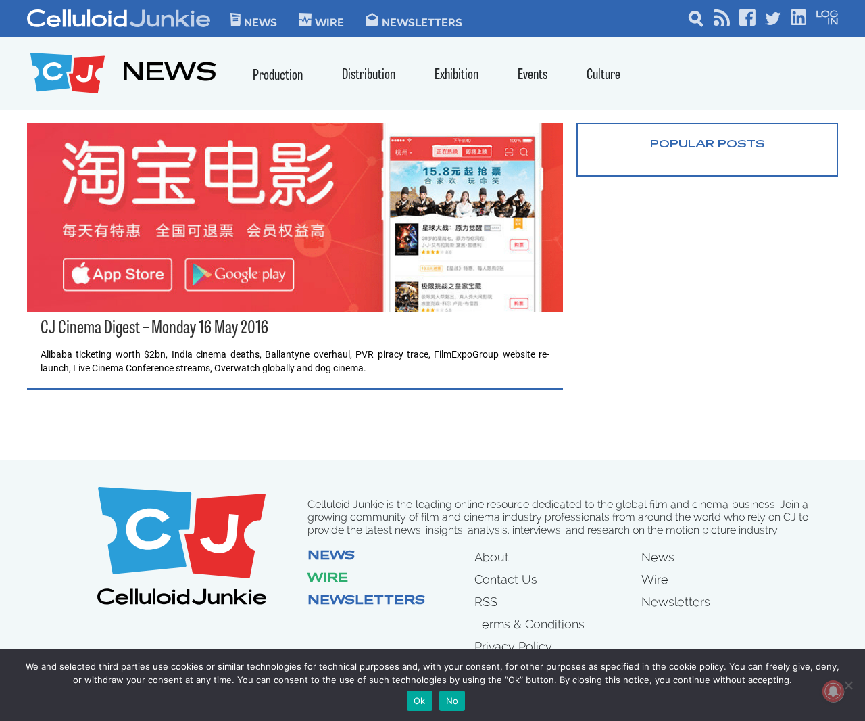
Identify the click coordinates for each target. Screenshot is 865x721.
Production (278, 76)
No (452, 700)
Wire (327, 579)
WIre (329, 21)
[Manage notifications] (833, 691)
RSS (485, 602)
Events (532, 75)
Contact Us (505, 579)
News (260, 21)
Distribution (368, 75)
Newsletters (422, 21)
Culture (603, 75)
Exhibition (456, 75)
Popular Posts (707, 145)
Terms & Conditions (529, 624)
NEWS (169, 75)
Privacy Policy (513, 646)
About (491, 557)
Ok (420, 700)
